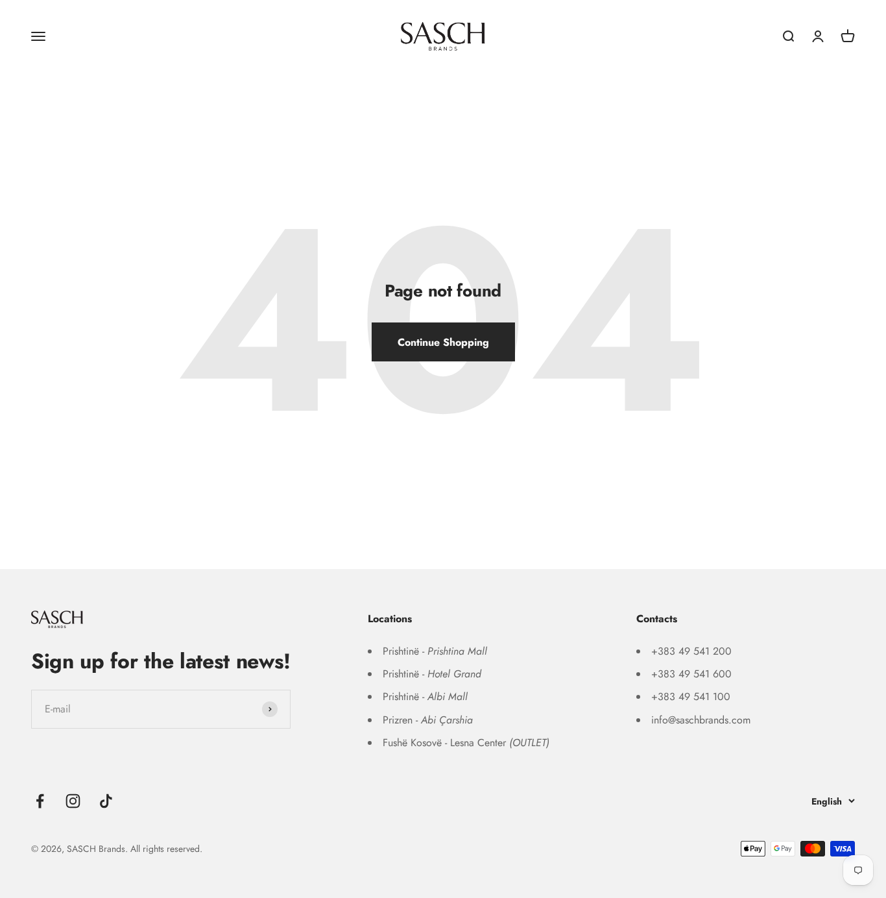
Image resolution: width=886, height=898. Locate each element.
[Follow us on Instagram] (73, 801)
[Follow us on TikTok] (106, 801)
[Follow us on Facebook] (40, 801)
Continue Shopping (443, 342)
